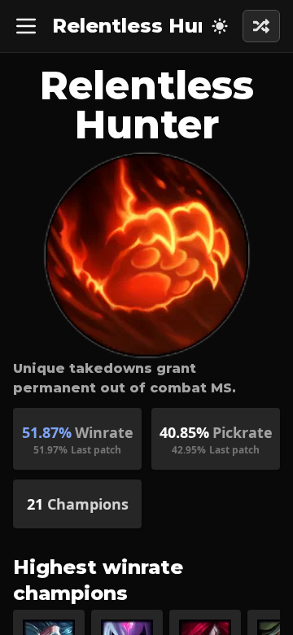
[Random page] (220, 26)
